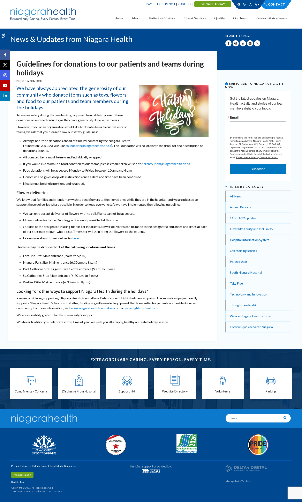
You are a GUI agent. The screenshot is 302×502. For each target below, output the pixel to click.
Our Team (240, 18)
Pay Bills (153, 4)
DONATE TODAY (213, 4)
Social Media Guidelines (63, 465)
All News (236, 196)
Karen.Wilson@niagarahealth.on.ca (165, 164)
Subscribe (258, 168)
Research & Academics (272, 18)
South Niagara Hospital (246, 272)
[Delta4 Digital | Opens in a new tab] (246, 468)
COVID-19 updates (243, 218)
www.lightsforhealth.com (142, 308)
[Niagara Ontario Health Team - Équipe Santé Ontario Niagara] (151, 471)
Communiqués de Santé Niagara (251, 327)
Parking (270, 391)
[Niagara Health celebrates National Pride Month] (258, 444)
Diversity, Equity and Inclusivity (251, 229)
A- (244, 4)
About (136, 18)
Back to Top (17, 482)
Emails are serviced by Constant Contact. (257, 157)
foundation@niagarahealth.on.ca (88, 146)
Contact (276, 4)
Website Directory (175, 391)
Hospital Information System (249, 240)
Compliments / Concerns (31, 391)
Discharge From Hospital (79, 391)
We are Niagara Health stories (251, 316)
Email (234, 117)
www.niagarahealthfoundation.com (95, 308)
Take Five (236, 283)
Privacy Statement (21, 465)
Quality (219, 18)
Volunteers (222, 391)
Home (118, 18)
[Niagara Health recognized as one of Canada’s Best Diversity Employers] (44, 445)
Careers (184, 4)
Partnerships (239, 261)
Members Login (22, 474)
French (169, 4)
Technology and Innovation (248, 294)
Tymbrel (245, 481)
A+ (257, 4)
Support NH (127, 391)
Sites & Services (195, 18)
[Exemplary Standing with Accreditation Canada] (115, 444)
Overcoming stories (243, 251)
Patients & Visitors (162, 18)
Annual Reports (240, 207)
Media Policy (40, 465)
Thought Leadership (243, 305)
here (76, 238)
